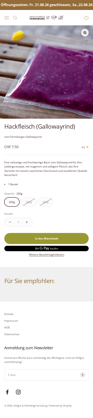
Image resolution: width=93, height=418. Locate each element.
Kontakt (8, 314)
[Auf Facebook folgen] (7, 392)
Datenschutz (11, 334)
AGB (7, 327)
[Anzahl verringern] (10, 222)
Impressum (11, 321)
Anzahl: (8, 214)
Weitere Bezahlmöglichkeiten (46, 254)
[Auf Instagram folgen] (18, 392)
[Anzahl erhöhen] (26, 222)
